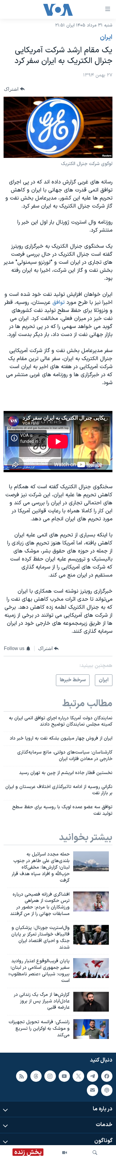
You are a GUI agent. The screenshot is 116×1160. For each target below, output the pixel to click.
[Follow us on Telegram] (92, 1076)
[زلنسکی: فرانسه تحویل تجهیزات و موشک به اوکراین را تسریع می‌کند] (91, 1029)
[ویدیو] (64, 1152)
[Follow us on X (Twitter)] (78, 1076)
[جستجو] (95, 1152)
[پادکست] (106, 1090)
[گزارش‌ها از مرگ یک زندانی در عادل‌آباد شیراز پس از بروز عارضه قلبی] (91, 1002)
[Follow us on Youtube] (64, 1076)
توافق (58, 303)
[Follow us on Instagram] (50, 1076)
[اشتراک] (92, 1090)
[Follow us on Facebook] (106, 1076)
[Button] (14, 89)
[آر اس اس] (21, 1076)
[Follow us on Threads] (36, 1076)
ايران (106, 37)
